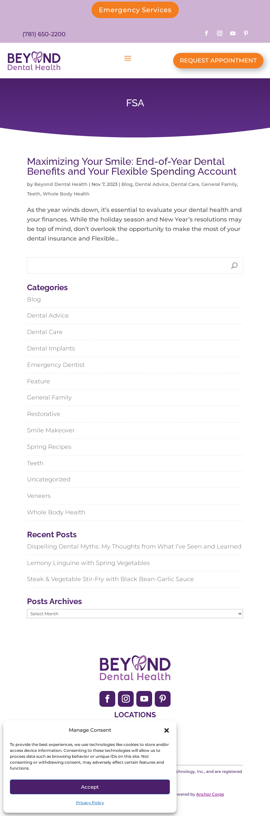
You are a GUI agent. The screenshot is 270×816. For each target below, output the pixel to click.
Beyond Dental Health (61, 184)
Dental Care (185, 184)
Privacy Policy (90, 802)
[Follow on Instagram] (219, 33)
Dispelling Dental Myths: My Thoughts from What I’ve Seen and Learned (134, 546)
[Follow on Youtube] (233, 33)
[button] (166, 730)
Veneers (39, 495)
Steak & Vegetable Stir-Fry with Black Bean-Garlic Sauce (110, 579)
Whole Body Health (66, 194)
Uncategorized (48, 479)
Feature (38, 381)
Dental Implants (51, 348)
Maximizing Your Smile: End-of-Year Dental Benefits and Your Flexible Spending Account (132, 166)
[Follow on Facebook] (206, 33)
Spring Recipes (49, 446)
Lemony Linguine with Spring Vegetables (88, 563)
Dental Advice (152, 184)
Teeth (33, 194)
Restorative (43, 414)
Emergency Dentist (56, 365)
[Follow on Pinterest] (246, 33)
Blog (127, 184)
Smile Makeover (51, 430)
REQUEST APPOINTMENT (218, 60)
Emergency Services (135, 10)
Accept (90, 787)
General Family (219, 184)
